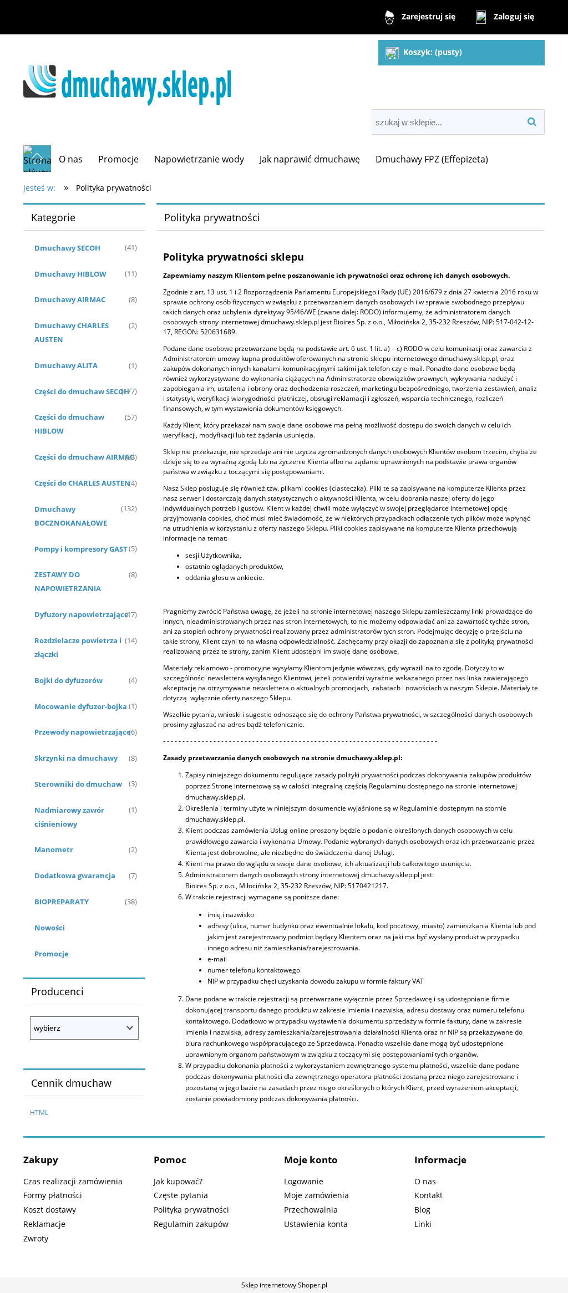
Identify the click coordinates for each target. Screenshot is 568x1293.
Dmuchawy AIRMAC (69, 299)
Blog (422, 1209)
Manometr (53, 849)
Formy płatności (52, 1195)
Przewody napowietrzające (82, 732)
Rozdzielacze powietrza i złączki (77, 647)
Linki (423, 1224)
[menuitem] (70, 159)
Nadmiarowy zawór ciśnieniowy (69, 817)
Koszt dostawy (49, 1209)
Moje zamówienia (316, 1195)
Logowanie (303, 1181)
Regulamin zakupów (191, 1224)
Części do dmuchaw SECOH (81, 391)
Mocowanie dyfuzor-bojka (80, 706)
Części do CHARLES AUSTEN (82, 483)
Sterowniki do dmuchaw (78, 784)
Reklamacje (44, 1224)
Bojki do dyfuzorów (68, 680)
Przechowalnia (311, 1209)
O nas (425, 1181)
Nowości (49, 928)
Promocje (51, 954)
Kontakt (428, 1195)
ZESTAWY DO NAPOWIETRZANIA (67, 581)
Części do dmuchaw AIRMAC (84, 457)
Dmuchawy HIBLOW (70, 274)
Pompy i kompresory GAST (81, 549)
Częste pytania (181, 1195)
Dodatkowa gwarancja (74, 875)
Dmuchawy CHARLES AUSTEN (71, 332)
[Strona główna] (132, 73)
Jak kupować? (178, 1181)
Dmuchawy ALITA (66, 365)
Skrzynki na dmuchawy (76, 758)
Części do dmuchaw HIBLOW (69, 424)
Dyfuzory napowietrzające (81, 614)
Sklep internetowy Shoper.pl (284, 1285)
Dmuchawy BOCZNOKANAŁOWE (70, 516)
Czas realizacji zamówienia (73, 1181)
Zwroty (35, 1238)
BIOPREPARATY (61, 902)
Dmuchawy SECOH (67, 248)
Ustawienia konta (316, 1224)
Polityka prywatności (191, 1209)
